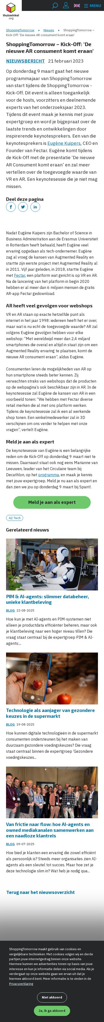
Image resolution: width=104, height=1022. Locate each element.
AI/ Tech (15, 518)
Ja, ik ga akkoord (52, 1011)
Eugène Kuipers (64, 143)
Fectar (19, 275)
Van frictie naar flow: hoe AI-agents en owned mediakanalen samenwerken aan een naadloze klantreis (50, 830)
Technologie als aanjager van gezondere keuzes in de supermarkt (50, 713)
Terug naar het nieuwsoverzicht (40, 892)
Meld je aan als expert (52, 502)
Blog (10, 610)
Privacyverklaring (21, 984)
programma (48, 474)
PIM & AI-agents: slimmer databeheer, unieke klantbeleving (47, 599)
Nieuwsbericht (25, 61)
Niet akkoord (52, 997)
